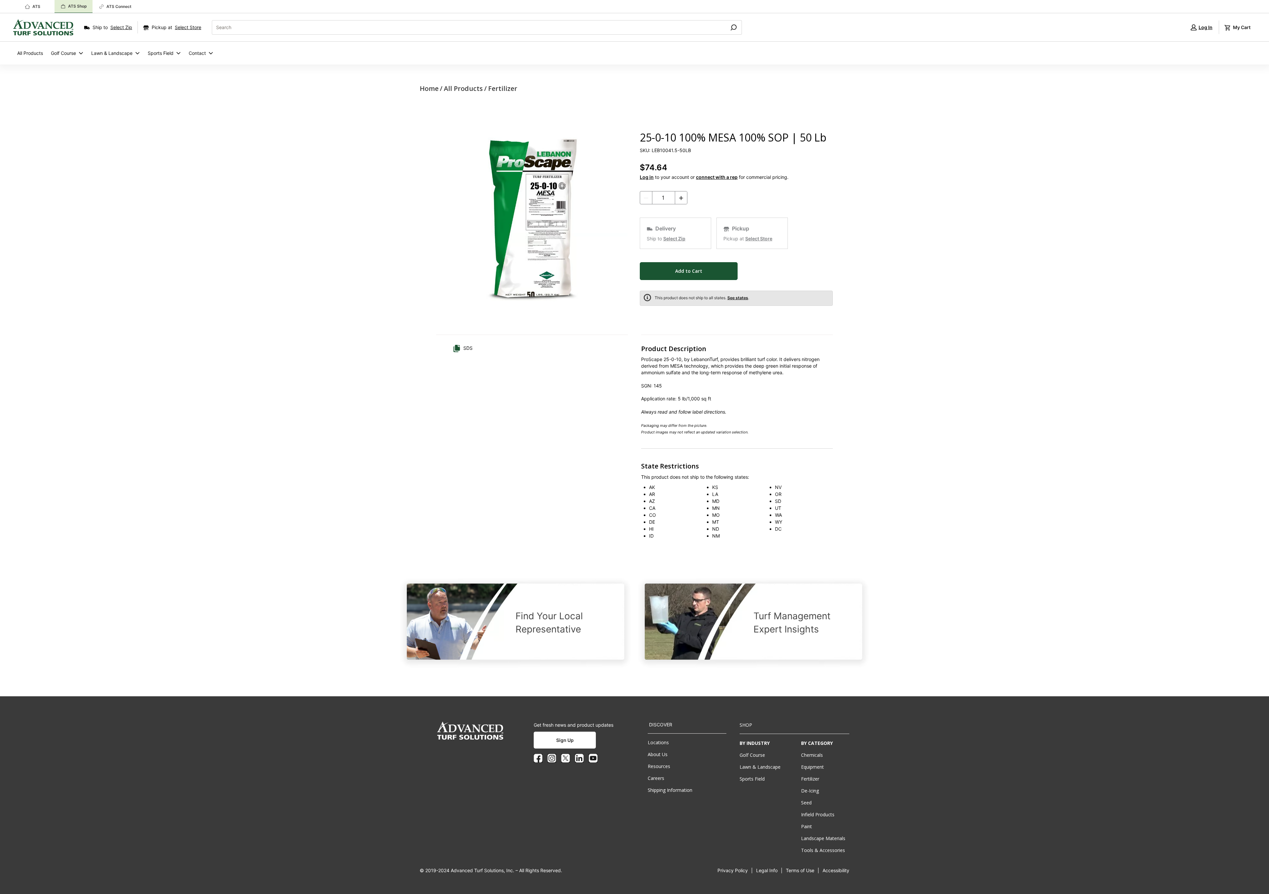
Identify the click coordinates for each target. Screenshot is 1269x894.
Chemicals (812, 755)
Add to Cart (688, 271)
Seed (806, 802)
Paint (806, 826)
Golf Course (63, 53)
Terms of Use (800, 870)
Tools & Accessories (823, 850)
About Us (658, 754)
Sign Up (565, 740)
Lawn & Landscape (112, 53)
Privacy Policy (732, 870)
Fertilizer (502, 88)
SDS (468, 348)
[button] (1201, 27)
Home (429, 88)
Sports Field (160, 53)
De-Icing (810, 791)
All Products (30, 53)
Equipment (812, 767)
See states (737, 297)
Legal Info (767, 870)
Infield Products (817, 814)
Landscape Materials (823, 838)
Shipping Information (670, 790)
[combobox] (466, 27)
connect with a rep (717, 177)
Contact (197, 53)
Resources (659, 766)
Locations (658, 742)
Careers (656, 778)
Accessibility (836, 870)
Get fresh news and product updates (573, 725)
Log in (647, 177)
